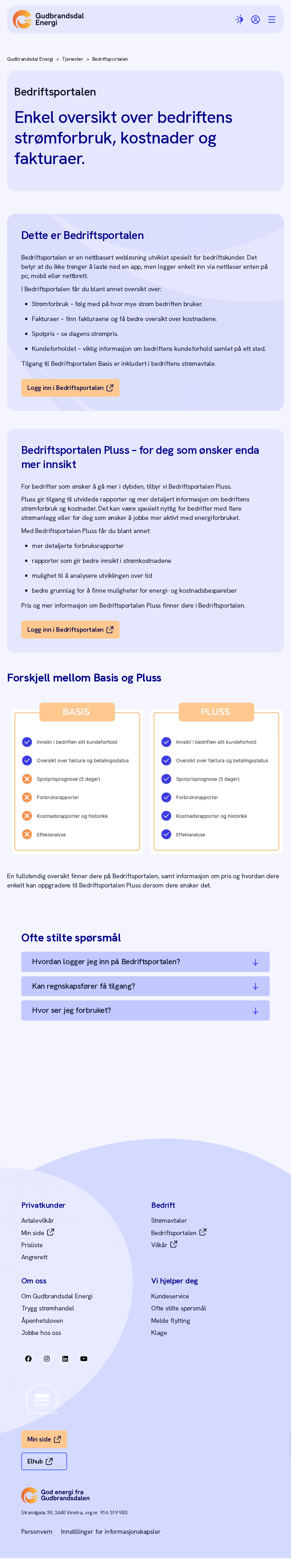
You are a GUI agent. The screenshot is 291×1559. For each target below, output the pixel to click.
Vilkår (159, 1245)
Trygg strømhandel (47, 1308)
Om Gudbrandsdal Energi (57, 1296)
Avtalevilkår (37, 1220)
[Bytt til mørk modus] (240, 19)
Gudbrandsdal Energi (30, 59)
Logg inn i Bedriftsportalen (65, 388)
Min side (32, 1233)
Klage (159, 1333)
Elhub (35, 1461)
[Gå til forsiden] (48, 19)
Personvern (37, 1531)
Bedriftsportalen (110, 59)
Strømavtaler (169, 1220)
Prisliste (32, 1245)
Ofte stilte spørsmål (178, 1308)
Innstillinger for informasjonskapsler (110, 1531)
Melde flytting (170, 1320)
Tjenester (72, 59)
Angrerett (34, 1257)
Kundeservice (170, 1296)
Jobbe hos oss (41, 1333)
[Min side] (255, 19)
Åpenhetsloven (42, 1320)
